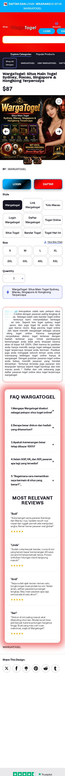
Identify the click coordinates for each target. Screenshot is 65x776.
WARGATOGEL (12, 647)
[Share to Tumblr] (55, 668)
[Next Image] (59, 131)
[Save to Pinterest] (36, 668)
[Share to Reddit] (45, 668)
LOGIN (46, 31)
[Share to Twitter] (7, 668)
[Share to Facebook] (16, 668)
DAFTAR (48, 184)
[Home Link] (23, 28)
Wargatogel (11, 311)
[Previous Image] (6, 131)
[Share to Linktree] (26, 668)
